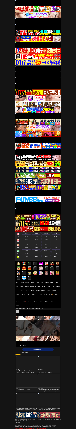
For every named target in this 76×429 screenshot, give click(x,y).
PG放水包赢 (37, 286)
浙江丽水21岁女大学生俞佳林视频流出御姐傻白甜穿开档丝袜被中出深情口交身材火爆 (26, 371)
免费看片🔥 (34, 294)
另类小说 (26, 259)
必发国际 (48, 290)
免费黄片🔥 (51, 294)
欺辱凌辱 (26, 241)
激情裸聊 (45, 294)
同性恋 (56, 253)
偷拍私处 (33, 290)
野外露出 (55, 241)
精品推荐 (26, 233)
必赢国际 (27, 286)
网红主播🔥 (18, 305)
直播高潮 (43, 286)
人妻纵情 (46, 256)
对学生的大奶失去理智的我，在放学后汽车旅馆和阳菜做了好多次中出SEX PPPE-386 (49, 409)
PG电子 (42, 282)
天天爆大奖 (23, 298)
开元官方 (17, 298)
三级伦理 (26, 236)
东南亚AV (56, 239)
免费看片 (40, 298)
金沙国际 (28, 298)
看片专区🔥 (36, 301)
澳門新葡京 (23, 294)
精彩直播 (48, 286)
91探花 (36, 241)
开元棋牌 (27, 282)
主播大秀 (17, 290)
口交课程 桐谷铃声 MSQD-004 (23, 389)
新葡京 (17, 286)
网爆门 (56, 250)
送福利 (57, 282)
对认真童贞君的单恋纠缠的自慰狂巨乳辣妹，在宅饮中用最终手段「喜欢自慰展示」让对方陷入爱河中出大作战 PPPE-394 (26, 410)
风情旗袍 (26, 247)
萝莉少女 (55, 233)
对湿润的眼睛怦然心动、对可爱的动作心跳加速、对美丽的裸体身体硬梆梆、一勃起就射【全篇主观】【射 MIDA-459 (49, 391)
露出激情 (36, 250)
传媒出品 (26, 253)
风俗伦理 (55, 256)
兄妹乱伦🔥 (30, 301)
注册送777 (52, 282)
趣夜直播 (38, 290)
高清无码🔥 (47, 301)
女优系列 (36, 244)
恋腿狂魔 (55, 244)
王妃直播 (22, 290)
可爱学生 (46, 244)
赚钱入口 (41, 301)
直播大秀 (50, 298)
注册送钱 (47, 282)
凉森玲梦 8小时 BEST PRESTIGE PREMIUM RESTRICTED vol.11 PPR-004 (48, 371)
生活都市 (26, 256)
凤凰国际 (32, 286)
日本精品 (36, 236)
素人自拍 (55, 236)
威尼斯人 (17, 282)
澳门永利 (37, 282)
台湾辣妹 (26, 239)
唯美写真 (46, 250)
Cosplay (46, 236)
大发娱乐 (17, 294)
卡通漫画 (26, 250)
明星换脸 (36, 247)
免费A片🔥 (24, 301)
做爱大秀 (45, 298)
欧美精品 (46, 233)
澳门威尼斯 (56, 298)
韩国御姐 (36, 239)
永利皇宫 (28, 294)
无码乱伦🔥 (57, 294)
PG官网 (22, 282)
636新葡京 (40, 294)
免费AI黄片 (53, 301)
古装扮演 (26, 244)
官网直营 (32, 282)
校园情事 (36, 256)
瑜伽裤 (46, 247)
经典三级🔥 (18, 301)
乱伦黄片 (27, 290)
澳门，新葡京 (34, 298)
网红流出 (46, 241)
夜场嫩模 (43, 290)
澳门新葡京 (53, 290)
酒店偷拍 (58, 286)
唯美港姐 (46, 239)
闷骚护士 (55, 247)
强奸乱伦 (36, 233)
